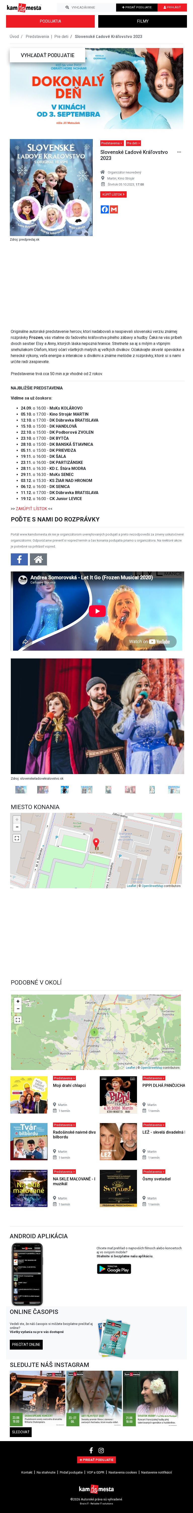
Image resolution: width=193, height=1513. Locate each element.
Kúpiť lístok (113, 194)
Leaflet (131, 939)
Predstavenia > (112, 143)
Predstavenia (38, 36)
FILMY (143, 21)
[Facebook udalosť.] (20, 561)
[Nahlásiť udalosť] (179, 152)
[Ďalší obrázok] (171, 752)
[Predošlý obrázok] (24, 752)
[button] (19, 88)
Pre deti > (133, 143)
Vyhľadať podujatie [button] (47, 55)
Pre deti (61, 36)
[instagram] (101, 1504)
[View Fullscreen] (17, 891)
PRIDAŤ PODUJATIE (138, 7)
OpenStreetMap (152, 939)
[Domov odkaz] (38, 561)
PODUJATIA (50, 21)
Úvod (14, 36)
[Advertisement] (97, 283)
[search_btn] (67, 7)
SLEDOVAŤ (20, 1486)
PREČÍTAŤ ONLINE (26, 1398)
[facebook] (91, 1504)
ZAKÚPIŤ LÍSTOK (31, 508)
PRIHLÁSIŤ (173, 7)
